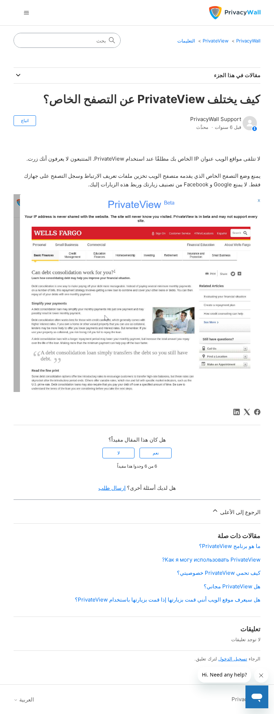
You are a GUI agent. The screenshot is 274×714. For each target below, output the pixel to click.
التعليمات (186, 41)
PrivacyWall (248, 41)
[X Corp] (247, 412)
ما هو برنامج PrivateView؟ (229, 546)
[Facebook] (257, 412)
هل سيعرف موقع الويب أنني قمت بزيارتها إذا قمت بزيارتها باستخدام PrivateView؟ (167, 599)
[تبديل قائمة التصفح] (26, 13)
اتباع (25, 120)
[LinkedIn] (236, 412)
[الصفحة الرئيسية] (234, 12)
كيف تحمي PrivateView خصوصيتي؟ (218, 572)
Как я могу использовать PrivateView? (211, 559)
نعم (156, 453)
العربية (26, 700)
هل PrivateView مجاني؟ (232, 586)
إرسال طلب (112, 487)
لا (118, 453)
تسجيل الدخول (232, 659)
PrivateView (216, 41)
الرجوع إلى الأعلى (239, 512)
